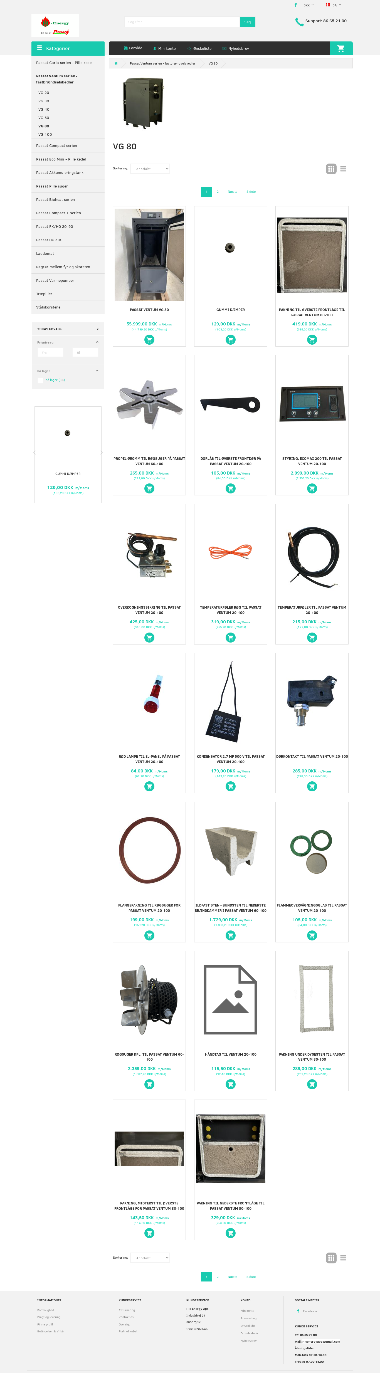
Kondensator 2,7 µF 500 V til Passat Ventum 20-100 (231, 759)
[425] (231, 488)
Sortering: (120, 168)
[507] (149, 935)
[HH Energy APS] (55, 25)
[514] (312, 935)
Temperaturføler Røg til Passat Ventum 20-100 (230, 610)
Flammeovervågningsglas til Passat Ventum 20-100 (312, 908)
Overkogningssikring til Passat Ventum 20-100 (149, 610)
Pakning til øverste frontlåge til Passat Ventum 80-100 (312, 312)
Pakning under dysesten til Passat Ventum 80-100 (312, 1057)
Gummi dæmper (67, 473)
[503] (149, 340)
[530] (231, 1233)
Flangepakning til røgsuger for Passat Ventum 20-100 (149, 908)
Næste (232, 191)
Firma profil (45, 1324)
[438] (231, 786)
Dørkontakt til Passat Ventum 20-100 (312, 756)
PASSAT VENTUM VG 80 (149, 309)
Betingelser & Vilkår (51, 1331)
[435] (312, 638)
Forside (135, 47)
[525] (231, 1084)
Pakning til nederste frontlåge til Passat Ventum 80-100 (231, 1206)
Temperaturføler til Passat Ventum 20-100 (312, 610)
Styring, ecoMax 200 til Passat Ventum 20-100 (312, 461)
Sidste (251, 191)
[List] (343, 169)
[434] (231, 638)
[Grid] (331, 169)
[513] (231, 935)
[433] (149, 638)
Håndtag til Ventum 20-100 (230, 1054)
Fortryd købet (128, 1331)
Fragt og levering (48, 1317)
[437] (149, 786)
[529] (149, 1233)
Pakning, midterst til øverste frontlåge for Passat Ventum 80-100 (149, 1206)
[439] (312, 786)
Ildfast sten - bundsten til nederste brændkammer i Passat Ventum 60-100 (231, 908)
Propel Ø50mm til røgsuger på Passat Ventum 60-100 (149, 461)
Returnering (127, 1310)
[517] (149, 1084)
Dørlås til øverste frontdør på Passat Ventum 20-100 (231, 461)
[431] (312, 488)
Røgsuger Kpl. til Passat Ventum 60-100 (149, 1057)
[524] (231, 340)
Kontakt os (126, 1317)
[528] (312, 1084)
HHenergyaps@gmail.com (321, 1341)
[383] (149, 488)
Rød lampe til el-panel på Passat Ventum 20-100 (149, 759)
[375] (312, 340)
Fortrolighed (45, 1310)
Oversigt (124, 1324)
